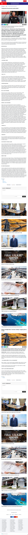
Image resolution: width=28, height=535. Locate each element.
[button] (22, 24)
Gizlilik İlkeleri (16, 514)
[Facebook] (2, 24)
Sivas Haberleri (20, 523)
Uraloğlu (4, 377)
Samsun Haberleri (12, 527)
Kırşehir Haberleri (4, 527)
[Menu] (24, 1)
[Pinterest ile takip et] (15, 517)
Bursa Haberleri (20, 521)
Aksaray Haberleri (4, 526)
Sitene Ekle (20, 514)
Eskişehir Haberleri (12, 522)
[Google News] (13, 184)
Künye (10, 514)
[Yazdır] (7, 24)
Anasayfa (3, 6)
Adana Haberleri (20, 522)
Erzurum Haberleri (20, 528)
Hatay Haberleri (4, 528)
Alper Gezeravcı (5, 182)
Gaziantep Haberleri (12, 523)
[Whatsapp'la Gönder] (6, 24)
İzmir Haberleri (4, 521)
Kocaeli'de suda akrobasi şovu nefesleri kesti (14, 3)
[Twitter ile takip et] (13, 517)
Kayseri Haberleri (4, 523)
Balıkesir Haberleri (12, 528)
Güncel (6, 6)
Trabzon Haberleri (20, 527)
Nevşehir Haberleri (12, 526)
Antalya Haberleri (4, 522)
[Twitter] (3, 24)
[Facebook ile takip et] (11, 517)
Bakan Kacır (4, 181)
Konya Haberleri (12, 521)
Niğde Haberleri (20, 526)
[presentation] (4, 3)
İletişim (13, 514)
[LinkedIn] (4, 24)
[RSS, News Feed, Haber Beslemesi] (17, 517)
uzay (3, 180)
